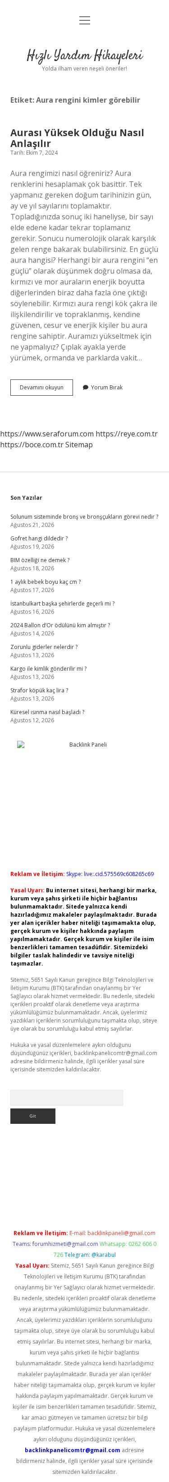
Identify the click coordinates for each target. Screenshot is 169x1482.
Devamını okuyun (46, 389)
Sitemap (79, 445)
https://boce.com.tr (32, 445)
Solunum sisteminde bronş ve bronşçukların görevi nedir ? (84, 517)
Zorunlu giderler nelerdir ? (44, 647)
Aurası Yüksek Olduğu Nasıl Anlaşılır (77, 138)
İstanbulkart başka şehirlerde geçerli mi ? (62, 603)
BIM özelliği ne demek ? (39, 560)
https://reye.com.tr (127, 434)
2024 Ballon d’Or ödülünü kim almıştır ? (60, 625)
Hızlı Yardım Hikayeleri (84, 56)
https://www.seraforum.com (47, 434)
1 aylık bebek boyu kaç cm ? (45, 582)
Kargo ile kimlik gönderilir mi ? (48, 668)
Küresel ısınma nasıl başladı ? (47, 712)
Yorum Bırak (107, 387)
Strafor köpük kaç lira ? (39, 690)
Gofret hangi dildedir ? (39, 538)
